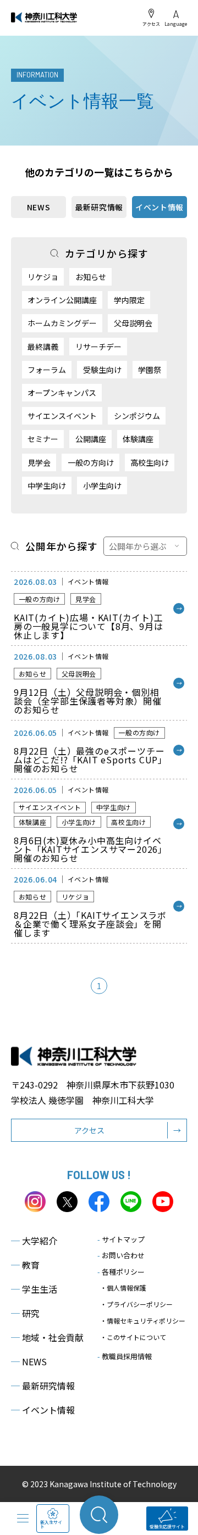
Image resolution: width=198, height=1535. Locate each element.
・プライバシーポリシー (136, 1304)
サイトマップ (121, 1239)
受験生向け (102, 369)
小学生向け (102, 485)
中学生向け (47, 485)
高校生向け (149, 462)
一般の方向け (91, 462)
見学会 (39, 462)
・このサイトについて (133, 1337)
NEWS (39, 207)
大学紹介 (34, 1240)
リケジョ (43, 276)
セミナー (43, 438)
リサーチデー (98, 346)
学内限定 (129, 299)
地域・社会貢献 (47, 1337)
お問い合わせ (121, 1255)
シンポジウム (137, 415)
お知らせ (90, 276)
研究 (25, 1313)
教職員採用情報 (124, 1356)
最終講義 (43, 346)
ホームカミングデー (62, 322)
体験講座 (138, 438)
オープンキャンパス (62, 392)
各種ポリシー (121, 1271)
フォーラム (47, 369)
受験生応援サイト (167, 1526)
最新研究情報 (99, 207)
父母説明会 (133, 322)
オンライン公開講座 (62, 299)
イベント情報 (43, 1409)
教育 (25, 1264)
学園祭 (149, 369)
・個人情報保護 (123, 1287)
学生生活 (34, 1289)
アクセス (151, 23)
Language (175, 23)
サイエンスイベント (62, 415)
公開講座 (90, 438)
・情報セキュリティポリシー (142, 1320)
